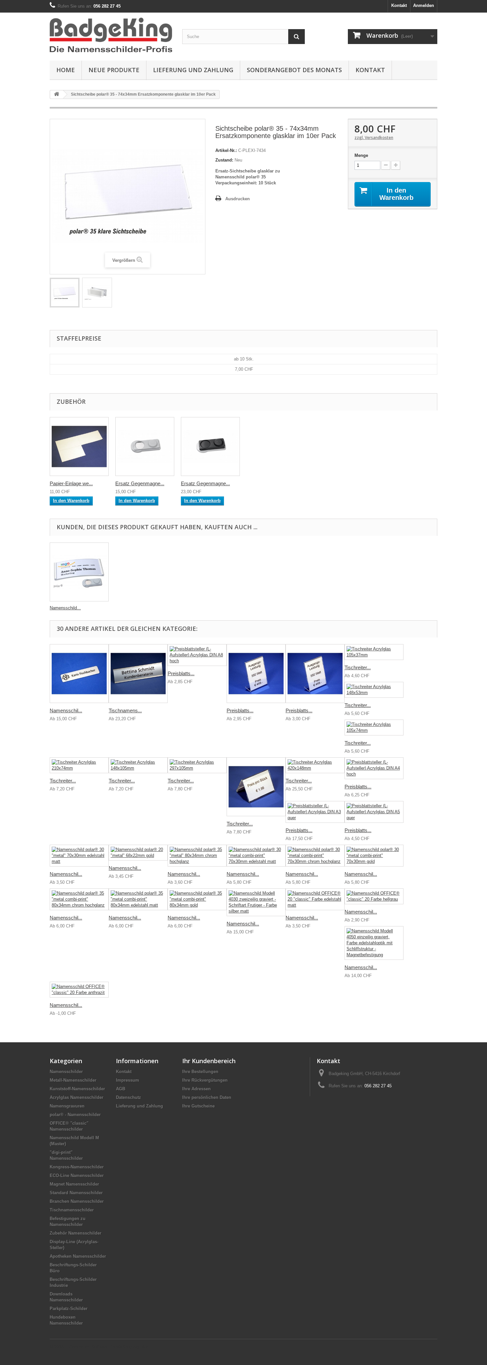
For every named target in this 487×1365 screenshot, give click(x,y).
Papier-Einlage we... (71, 483)
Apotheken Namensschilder (78, 1256)
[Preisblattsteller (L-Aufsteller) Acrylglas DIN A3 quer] (315, 812)
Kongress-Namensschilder (77, 1166)
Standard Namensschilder (76, 1192)
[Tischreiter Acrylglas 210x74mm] (79, 765)
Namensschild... (65, 607)
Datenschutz (128, 1097)
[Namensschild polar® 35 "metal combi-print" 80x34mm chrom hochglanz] (79, 899)
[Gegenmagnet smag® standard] (144, 446)
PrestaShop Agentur (129, 1346)
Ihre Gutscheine (198, 1106)
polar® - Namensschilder (75, 1114)
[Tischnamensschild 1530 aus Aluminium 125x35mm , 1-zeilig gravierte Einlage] (138, 673)
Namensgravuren (67, 1106)
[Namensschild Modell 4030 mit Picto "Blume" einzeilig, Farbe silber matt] (79, 673)
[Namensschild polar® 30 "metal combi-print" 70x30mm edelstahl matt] (256, 856)
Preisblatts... (181, 673)
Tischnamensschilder (72, 1209)
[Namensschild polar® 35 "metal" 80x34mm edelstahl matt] (79, 571)
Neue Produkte (113, 70)
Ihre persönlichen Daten (206, 1097)
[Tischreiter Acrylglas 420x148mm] (315, 765)
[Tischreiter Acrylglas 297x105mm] (197, 765)
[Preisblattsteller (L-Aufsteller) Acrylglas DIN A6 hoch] (315, 673)
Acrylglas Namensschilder (76, 1097)
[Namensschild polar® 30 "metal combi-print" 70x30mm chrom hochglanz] (315, 856)
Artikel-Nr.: (226, 150)
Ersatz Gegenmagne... (139, 483)
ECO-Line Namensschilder (77, 1175)
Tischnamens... (125, 710)
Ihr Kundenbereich (209, 1061)
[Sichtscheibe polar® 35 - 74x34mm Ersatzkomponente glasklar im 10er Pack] (64, 292)
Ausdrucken (237, 198)
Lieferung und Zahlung (193, 70)
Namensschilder (66, 1071)
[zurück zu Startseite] (56, 94)
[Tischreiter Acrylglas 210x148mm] (256, 786)
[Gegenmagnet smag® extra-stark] (210, 446)
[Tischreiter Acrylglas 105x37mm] (374, 652)
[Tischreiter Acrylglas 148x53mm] (374, 690)
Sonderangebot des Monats (294, 70)
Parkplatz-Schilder (68, 1308)
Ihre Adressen (196, 1088)
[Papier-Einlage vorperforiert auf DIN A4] (79, 446)
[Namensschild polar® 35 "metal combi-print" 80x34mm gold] (197, 899)
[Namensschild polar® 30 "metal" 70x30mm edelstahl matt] (79, 856)
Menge (361, 155)
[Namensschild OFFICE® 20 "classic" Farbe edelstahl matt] (315, 899)
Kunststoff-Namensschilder (77, 1088)
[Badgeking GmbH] (111, 35)
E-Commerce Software (86, 1346)
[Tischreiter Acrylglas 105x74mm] (374, 727)
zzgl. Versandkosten (373, 137)
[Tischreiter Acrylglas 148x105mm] (138, 765)
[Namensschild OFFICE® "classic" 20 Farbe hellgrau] (374, 896)
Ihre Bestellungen (200, 1071)
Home (65, 70)
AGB (120, 1088)
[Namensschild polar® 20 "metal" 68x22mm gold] (138, 853)
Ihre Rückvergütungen (205, 1080)
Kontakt (399, 5)
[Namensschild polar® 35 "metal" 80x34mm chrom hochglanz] (197, 856)
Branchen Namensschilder (77, 1201)
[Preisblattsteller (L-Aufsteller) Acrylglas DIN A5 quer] (374, 812)
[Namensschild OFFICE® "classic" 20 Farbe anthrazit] (79, 990)
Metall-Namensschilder (73, 1080)
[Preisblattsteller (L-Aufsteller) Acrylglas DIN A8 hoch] (197, 655)
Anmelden (423, 5)
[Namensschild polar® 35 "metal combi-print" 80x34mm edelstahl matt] (138, 899)
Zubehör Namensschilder (75, 1233)
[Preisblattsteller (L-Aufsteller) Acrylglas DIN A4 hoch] (374, 768)
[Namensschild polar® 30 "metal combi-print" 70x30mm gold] (374, 856)
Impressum (127, 1080)
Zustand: (224, 160)
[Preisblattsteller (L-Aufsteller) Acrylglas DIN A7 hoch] (256, 673)
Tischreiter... (358, 667)
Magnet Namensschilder (74, 1184)
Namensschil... (66, 710)
